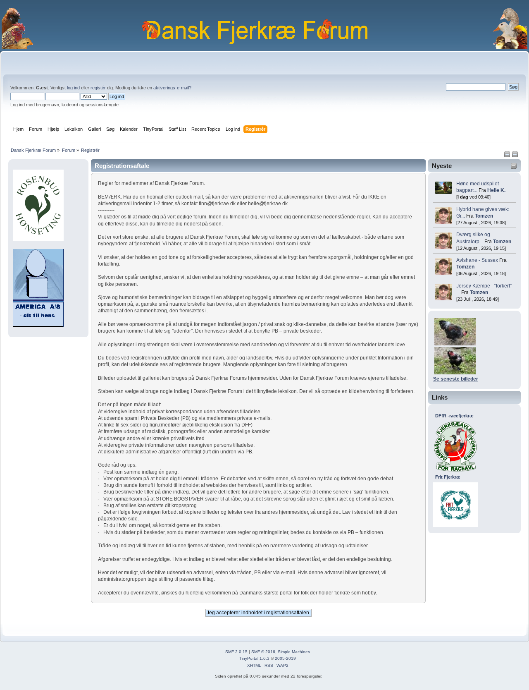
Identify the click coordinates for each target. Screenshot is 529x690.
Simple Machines (294, 651)
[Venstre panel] (508, 156)
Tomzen (484, 216)
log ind (73, 87)
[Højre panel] (515, 156)
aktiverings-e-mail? (172, 87)
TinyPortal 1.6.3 (254, 658)
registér (98, 87)
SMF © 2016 (263, 651)
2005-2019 (285, 658)
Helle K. (496, 190)
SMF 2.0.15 (236, 651)
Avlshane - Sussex (477, 260)
